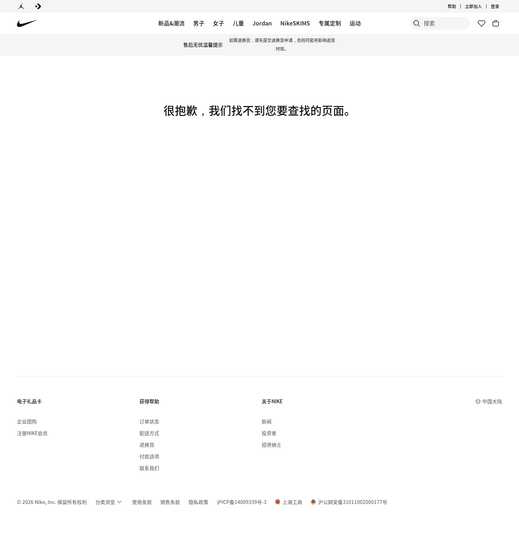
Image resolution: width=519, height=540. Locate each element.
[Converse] (38, 6)
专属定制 (329, 23)
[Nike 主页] (27, 23)
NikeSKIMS (295, 23)
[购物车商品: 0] (495, 23)
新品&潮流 (171, 23)
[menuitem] (458, 6)
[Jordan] (21, 6)
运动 (355, 23)
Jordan (262, 23)
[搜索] (416, 23)
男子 (198, 23)
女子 (218, 23)
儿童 (238, 23)
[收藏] (481, 23)
